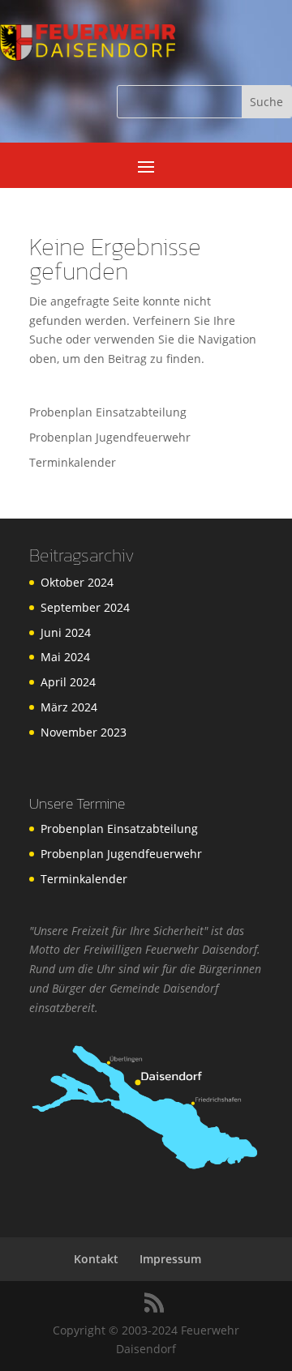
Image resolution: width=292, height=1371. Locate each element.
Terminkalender (72, 462)
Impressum (170, 1258)
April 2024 (68, 682)
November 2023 (84, 732)
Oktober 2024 (77, 582)
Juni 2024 (66, 632)
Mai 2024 (65, 656)
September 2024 (85, 607)
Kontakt (96, 1258)
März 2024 (69, 707)
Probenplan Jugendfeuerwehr (110, 437)
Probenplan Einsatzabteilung (108, 412)
